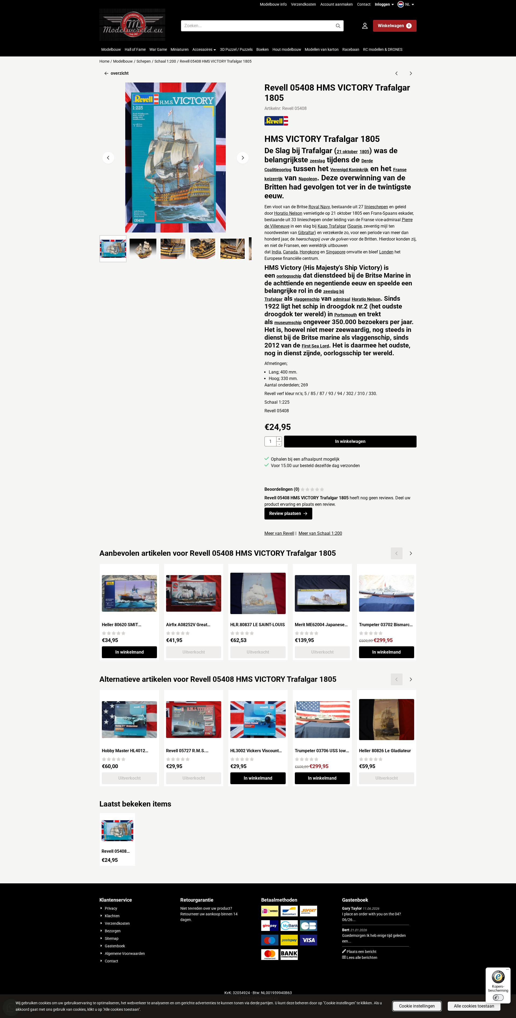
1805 (364, 151)
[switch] (498, 997)
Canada (290, 251)
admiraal (341, 299)
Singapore (335, 251)
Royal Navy (319, 206)
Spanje (355, 226)
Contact (364, 4)
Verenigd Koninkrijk (349, 169)
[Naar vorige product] (397, 73)
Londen (386, 251)
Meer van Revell (279, 533)
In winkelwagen (350, 441)
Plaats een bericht (362, 951)
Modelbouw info (273, 4)
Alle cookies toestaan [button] (474, 1006)
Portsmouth (345, 314)
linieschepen (376, 206)
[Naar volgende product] (411, 73)
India (276, 251)
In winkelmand (129, 652)
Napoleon (308, 178)
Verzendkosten (303, 4)
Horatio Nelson (288, 213)
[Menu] (507, 970)
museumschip (288, 322)
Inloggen (382, 4)
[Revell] (276, 124)
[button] (406, 4)
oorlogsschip (289, 276)
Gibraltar (306, 232)
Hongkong (309, 251)
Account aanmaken (336, 4)
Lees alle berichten (362, 957)
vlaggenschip (307, 299)
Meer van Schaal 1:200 (320, 533)
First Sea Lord (315, 346)
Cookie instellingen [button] (417, 1006)
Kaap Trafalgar (332, 226)
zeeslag (317, 160)
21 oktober (347, 151)
